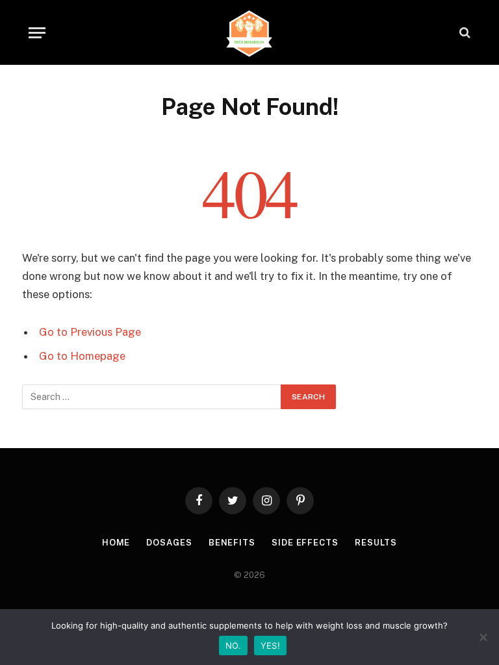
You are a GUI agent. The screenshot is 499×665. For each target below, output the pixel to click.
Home (116, 542)
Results (376, 542)
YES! (270, 645)
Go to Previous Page (90, 331)
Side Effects (305, 542)
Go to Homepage (82, 355)
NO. (233, 645)
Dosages (169, 542)
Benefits (232, 542)
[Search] (463, 32)
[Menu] (37, 32)
